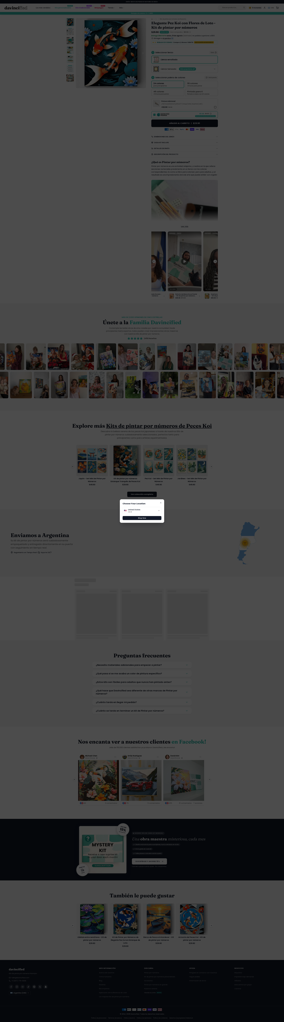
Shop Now (142, 518)
